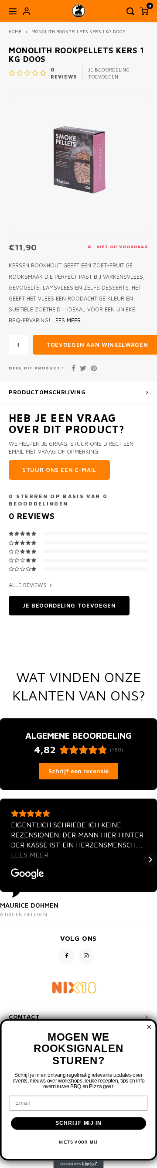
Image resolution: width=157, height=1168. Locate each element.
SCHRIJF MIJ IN (78, 1123)
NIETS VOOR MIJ (78, 1142)
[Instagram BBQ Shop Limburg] (86, 956)
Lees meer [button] (29, 855)
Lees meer (66, 320)
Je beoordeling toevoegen (109, 73)
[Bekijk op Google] (27, 874)
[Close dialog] (149, 1027)
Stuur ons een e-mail (59, 469)
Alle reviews (28, 584)
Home (15, 31)
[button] (7, 860)
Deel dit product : (36, 367)
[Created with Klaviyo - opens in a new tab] (78, 1164)
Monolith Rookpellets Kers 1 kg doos (78, 31)
